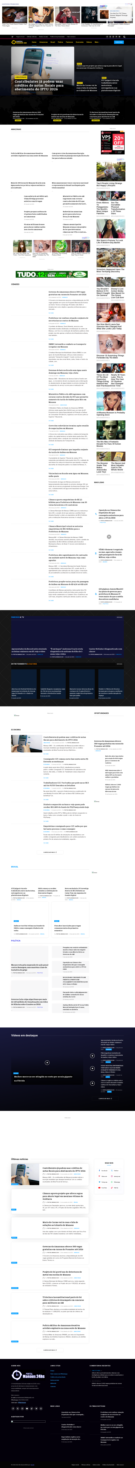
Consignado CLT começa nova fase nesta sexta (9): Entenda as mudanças (65, 760)
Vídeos (89, 42)
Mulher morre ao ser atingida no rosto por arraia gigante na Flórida (112, 1427)
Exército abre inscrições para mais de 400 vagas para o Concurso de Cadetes (114, 759)
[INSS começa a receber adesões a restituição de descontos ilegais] (50, 879)
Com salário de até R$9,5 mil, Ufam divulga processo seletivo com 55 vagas (36, 198)
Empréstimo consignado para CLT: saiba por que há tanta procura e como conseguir (65, 827)
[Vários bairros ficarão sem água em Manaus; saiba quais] (28, 481)
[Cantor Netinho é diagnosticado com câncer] (106, 634)
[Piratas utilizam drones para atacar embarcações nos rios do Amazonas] (17, 227)
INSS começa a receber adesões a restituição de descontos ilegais (47, 890)
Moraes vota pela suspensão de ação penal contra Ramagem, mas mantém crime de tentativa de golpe (29, 967)
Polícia (60, 42)
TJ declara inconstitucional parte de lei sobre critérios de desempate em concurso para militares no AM (105, 114)
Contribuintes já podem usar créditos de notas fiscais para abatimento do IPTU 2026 (39, 85)
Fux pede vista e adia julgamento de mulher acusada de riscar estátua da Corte (75, 994)
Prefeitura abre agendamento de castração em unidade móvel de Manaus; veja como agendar (68, 557)
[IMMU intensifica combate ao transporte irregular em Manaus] (28, 351)
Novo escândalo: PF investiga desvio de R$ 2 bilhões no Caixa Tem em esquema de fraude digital (77, 891)
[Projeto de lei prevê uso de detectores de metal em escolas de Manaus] (67, 109)
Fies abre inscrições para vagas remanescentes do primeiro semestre (67, 928)
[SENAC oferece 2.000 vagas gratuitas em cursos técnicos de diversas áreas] (98, 786)
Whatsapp (22, 1402)
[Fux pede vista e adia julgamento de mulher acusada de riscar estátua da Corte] (56, 995)
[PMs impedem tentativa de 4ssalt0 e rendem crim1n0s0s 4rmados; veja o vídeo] (92, 1056)
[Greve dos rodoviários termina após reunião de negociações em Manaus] (28, 433)
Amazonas (43, 42)
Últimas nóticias (32, 36)
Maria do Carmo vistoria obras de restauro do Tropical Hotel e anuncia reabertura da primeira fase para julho (82, 692)
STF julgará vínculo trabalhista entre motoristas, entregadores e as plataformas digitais (110, 85)
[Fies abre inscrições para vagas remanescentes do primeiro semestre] (70, 912)
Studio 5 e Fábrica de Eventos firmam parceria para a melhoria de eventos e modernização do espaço (110, 692)
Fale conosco (71, 36)
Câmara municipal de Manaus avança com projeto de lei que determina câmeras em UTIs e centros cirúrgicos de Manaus (74, 228)
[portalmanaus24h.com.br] (19, 42)
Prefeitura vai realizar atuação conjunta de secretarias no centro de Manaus (68, 319)
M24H (32, 1465)
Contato (53, 1386)
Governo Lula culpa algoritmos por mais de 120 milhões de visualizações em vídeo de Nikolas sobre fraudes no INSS (29, 1001)
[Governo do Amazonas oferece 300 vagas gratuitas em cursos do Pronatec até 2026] (29, 109)
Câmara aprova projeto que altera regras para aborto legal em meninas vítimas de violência (99, 67)
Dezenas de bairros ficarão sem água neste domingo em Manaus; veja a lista (68, 371)
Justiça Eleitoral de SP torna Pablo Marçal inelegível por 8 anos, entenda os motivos (76, 1007)
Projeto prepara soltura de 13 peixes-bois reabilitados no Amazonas (35, 214)
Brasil (53, 42)
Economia (79, 42)
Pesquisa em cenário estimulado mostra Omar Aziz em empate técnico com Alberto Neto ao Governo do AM (75, 950)
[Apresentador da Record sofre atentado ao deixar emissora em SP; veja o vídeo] (28, 634)
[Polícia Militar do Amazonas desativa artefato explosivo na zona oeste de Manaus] (29, 142)
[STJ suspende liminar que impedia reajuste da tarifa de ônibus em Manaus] (28, 457)
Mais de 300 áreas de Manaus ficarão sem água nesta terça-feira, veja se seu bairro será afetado (28, 185)
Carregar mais (49, 852)
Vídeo (107, 1076)
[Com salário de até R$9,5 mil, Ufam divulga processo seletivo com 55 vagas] (17, 199)
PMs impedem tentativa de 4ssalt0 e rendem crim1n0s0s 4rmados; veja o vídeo (112, 1055)
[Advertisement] (67, 1133)
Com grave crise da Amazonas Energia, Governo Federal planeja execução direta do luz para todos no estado (70, 155)
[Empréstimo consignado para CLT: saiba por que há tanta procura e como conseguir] (26, 832)
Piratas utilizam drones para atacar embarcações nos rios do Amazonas (34, 226)
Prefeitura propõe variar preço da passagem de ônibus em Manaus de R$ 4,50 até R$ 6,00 (69, 582)
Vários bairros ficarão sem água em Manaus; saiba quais (68, 474)
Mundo (105, 561)
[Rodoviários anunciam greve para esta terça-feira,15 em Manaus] (56, 214)
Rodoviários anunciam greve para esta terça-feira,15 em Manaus (72, 214)
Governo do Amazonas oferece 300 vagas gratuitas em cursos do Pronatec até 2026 (28, 114)
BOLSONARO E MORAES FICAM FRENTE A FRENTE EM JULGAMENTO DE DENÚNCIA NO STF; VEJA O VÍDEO (75, 980)
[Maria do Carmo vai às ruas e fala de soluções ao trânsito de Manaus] (87, 83)
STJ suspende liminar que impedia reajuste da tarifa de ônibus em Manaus (68, 450)
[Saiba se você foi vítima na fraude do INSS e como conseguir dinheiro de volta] (29, 912)
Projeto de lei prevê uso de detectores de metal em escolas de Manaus (67, 115)
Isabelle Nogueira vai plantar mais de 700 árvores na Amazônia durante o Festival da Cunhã (53, 691)
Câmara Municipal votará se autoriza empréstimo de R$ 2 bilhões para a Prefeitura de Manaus (66, 529)
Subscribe (118, 42)
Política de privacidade (57, 36)
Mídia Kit (53, 1383)
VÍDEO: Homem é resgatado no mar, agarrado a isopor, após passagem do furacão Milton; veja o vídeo (111, 553)
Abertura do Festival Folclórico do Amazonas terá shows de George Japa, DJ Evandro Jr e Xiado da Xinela (24, 692)
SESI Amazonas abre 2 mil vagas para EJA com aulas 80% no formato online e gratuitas (114, 773)
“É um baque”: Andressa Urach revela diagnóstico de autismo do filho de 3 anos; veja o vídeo (66, 651)
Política (103, 522)
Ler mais (51, 313)
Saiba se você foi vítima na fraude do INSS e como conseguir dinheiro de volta (29, 928)
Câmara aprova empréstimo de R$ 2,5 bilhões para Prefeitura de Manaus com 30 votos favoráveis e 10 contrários (68, 502)
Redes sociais (43, 36)
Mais (96, 42)
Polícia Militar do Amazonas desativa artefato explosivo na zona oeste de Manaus (29, 154)
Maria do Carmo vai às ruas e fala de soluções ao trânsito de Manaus (86, 87)
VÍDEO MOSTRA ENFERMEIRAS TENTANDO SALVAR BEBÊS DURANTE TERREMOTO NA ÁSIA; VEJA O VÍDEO (112, 1068)
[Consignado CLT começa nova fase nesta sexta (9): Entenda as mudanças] (26, 765)
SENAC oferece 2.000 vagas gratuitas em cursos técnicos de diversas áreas (113, 787)
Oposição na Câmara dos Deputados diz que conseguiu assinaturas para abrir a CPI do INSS (111, 514)
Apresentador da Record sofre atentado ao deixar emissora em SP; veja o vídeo (29, 650)
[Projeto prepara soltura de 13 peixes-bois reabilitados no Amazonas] (17, 214)
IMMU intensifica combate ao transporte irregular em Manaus (67, 345)
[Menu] (12, 37)
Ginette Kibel (96, 1370)
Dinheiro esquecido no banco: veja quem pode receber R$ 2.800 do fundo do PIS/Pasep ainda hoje (66, 805)
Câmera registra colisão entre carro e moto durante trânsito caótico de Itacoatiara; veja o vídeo (112, 1083)
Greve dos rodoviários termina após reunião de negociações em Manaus (69, 426)
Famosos (69, 42)
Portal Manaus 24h (18, 118)
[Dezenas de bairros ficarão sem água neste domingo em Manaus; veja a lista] (28, 378)
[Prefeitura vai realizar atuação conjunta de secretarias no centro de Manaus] (28, 325)
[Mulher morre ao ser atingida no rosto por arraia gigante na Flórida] (47, 1066)
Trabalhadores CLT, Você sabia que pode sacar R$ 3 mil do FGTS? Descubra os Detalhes (66, 784)
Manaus (79, 83)
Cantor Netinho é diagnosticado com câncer (105, 650)
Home (34, 42)
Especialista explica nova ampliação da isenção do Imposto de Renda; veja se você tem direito (71, 1438)
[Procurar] (123, 37)
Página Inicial (20, 36)
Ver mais (119, 617)
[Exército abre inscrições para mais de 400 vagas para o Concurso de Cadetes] (98, 758)
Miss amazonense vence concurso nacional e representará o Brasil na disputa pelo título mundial (70, 185)
